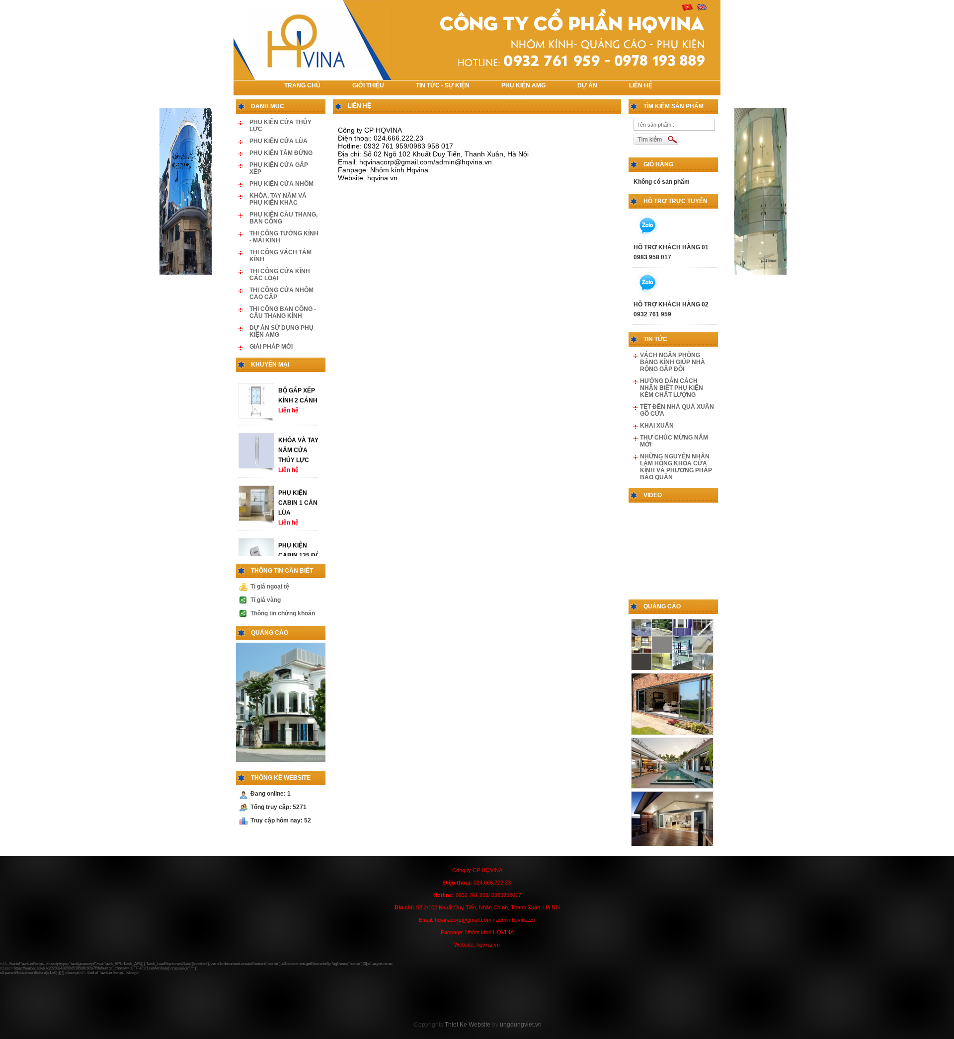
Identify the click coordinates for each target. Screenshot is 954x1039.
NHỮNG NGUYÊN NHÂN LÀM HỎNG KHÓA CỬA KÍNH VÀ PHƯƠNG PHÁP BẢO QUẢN (676, 467)
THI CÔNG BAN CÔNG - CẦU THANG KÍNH (282, 312)
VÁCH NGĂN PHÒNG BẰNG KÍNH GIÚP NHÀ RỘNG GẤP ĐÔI (672, 362)
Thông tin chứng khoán (282, 613)
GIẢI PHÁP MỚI (271, 346)
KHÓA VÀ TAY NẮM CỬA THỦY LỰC (298, 463)
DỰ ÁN (587, 85)
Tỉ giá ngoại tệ (269, 586)
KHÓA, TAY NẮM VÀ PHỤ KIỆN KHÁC (278, 199)
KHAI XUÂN (657, 425)
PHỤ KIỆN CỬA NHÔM (281, 183)
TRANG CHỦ (302, 85)
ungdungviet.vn (521, 1024)
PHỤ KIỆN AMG (523, 85)
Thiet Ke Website (467, 1024)
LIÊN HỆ (640, 85)
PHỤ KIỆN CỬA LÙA (278, 141)
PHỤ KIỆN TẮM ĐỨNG (281, 152)
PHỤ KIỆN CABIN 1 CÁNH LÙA (300, 516)
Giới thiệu (368, 85)
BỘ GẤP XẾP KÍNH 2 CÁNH (298, 409)
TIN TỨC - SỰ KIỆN (443, 85)
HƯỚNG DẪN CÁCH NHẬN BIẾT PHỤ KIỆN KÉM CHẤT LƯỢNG (671, 387)
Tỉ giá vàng (265, 599)
